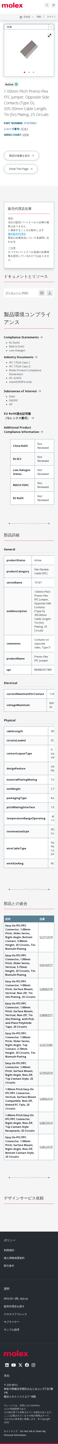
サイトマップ (10, 1431)
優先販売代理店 (17, 234)
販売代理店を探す (14, 1306)
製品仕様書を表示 (19, 155)
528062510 (46, 1099)
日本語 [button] (27, 16)
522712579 (46, 937)
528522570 (46, 1147)
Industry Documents (18, 357)
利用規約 (9, 1250)
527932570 (46, 1073)
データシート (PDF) (17, 293)
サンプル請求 (11, 1329)
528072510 (46, 1123)
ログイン (51, 16)
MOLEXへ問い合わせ (16, 1298)
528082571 (46, 1015)
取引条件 (9, 1265)
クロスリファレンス (15, 1314)
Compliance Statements (21, 337)
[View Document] (42, 293)
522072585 (46, 1045)
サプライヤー (11, 1322)
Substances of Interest (20, 391)
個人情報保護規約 (14, 1258)
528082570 (46, 989)
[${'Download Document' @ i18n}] (49, 293)
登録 (39, 16)
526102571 (46, 965)
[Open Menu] (53, 5)
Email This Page (18, 169)
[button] (49, 35)
